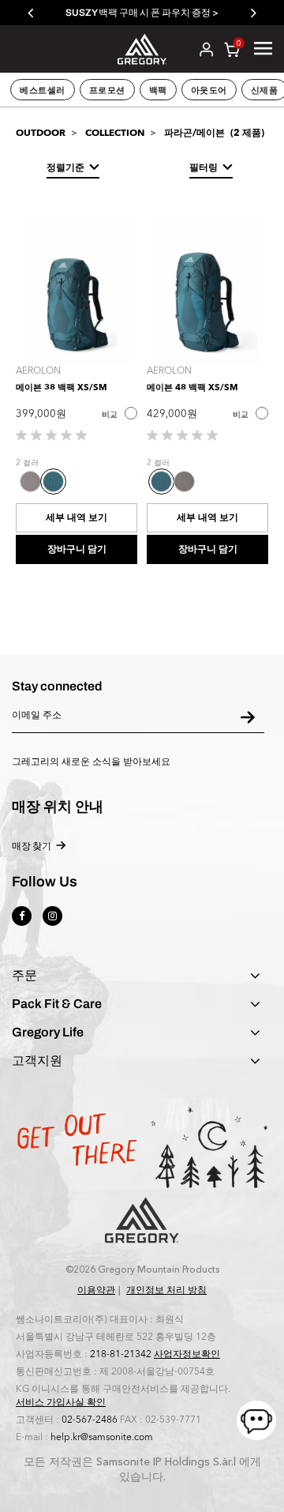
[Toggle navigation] (263, 48)
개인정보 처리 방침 (166, 1290)
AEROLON (38, 370)
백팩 (158, 90)
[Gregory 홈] (142, 47)
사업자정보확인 (187, 1354)
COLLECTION (114, 132)
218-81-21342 (120, 1354)
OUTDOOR (40, 132)
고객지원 (37, 1061)
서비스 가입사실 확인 (61, 1402)
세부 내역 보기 (76, 517)
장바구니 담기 (76, 549)
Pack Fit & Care (57, 1004)
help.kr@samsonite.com (101, 1437)
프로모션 (107, 90)
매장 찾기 (31, 846)
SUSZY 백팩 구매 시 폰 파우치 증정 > (142, 13)
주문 (24, 975)
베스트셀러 (42, 90)
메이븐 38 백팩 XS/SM (61, 387)
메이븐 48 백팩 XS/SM (192, 387)
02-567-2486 (90, 1419)
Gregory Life (48, 1032)
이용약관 (96, 1290)
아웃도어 (209, 90)
